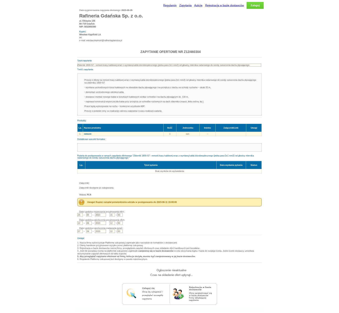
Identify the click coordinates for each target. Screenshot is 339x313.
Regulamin (170, 5)
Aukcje (198, 5)
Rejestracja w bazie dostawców (224, 5)
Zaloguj (255, 5)
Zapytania (185, 5)
